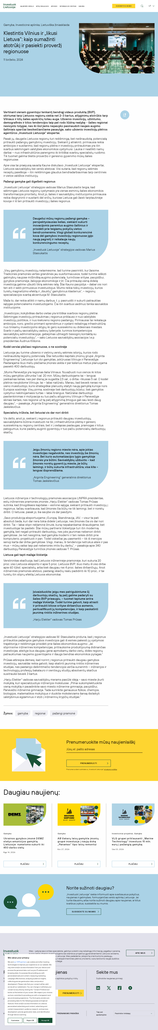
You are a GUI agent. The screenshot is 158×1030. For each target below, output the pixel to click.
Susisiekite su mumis (84, 911)
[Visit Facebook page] (119, 988)
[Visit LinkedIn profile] (98, 988)
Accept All (45, 1020)
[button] (142, 6)
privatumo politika (110, 769)
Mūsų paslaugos (42, 6)
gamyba (23, 713)
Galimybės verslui (27, 6)
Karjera (81, 6)
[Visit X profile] (109, 988)
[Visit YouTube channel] (130, 988)
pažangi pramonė (64, 713)
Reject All (30, 1020)
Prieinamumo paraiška (68, 1013)
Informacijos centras (68, 6)
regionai (40, 713)
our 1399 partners (20, 962)
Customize (15, 1020)
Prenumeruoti (88, 763)
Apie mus (54, 6)
